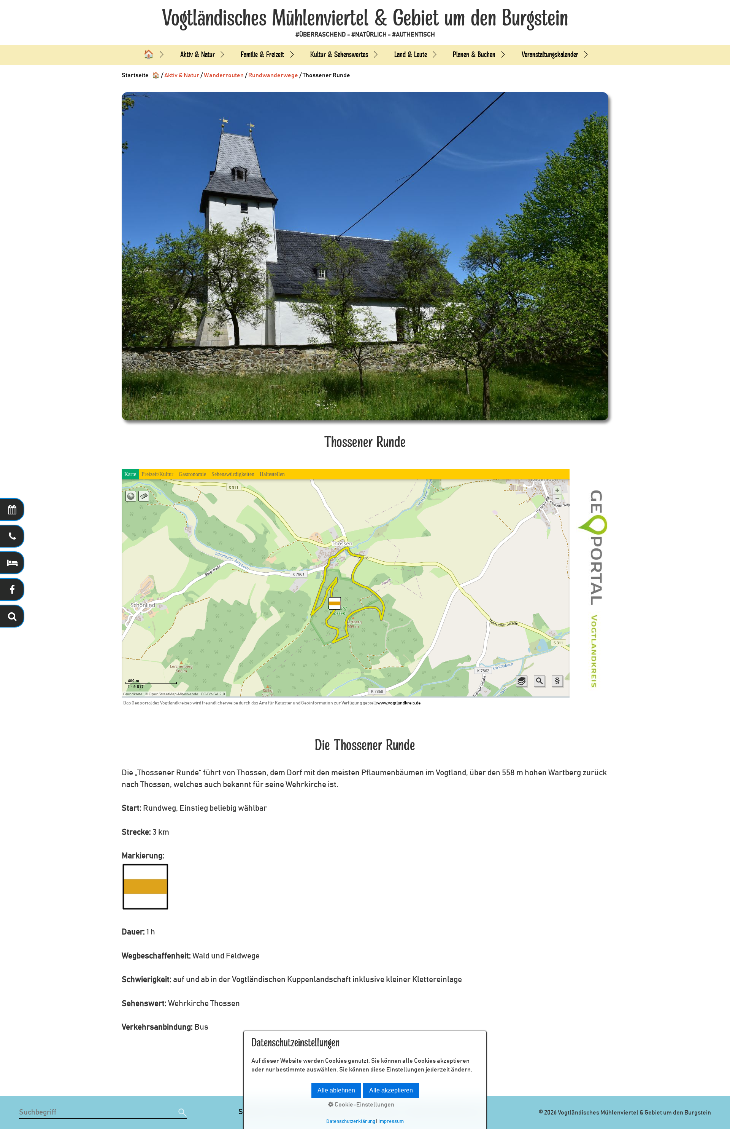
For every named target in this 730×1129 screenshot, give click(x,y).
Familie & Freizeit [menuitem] (262, 54)
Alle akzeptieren (391, 1090)
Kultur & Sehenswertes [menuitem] (339, 54)
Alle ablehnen (336, 1090)
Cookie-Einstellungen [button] (363, 1105)
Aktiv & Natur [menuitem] (197, 54)
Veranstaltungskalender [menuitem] (550, 54)
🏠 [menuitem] (148, 54)
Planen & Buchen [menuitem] (474, 54)
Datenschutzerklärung (350, 1121)
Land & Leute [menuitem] (410, 54)
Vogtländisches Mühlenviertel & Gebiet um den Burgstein (365, 18)
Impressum (391, 1121)
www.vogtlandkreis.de (399, 703)
